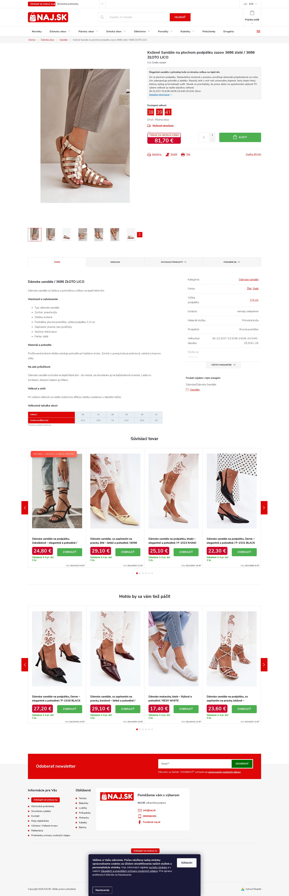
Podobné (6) (230, 262)
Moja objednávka (40, 820)
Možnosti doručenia (163, 125)
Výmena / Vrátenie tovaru (44, 825)
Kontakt (35, 816)
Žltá (249, 288)
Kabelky (83, 822)
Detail (69, 552)
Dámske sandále (248, 279)
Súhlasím (186, 863)
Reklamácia (37, 830)
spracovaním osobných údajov (224, 772)
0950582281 (149, 816)
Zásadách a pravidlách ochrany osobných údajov (129, 871)
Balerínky (83, 803)
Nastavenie (102, 890)
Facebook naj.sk (151, 822)
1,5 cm (254, 300)
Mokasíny (84, 817)
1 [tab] (137, 573)
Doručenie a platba (41, 811)
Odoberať (242, 763)
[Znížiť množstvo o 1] (212, 139)
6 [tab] (152, 573)
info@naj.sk (149, 810)
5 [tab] (149, 573)
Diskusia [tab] (115, 262)
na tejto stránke (158, 867)
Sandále (195, 390)
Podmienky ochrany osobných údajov (50, 835)
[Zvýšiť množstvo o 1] (212, 135)
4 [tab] (146, 573)
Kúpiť (243, 137)
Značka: (253, 154)
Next (264, 507)
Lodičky (83, 808)
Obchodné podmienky (67, 4)
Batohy (82, 827)
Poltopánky (85, 813)
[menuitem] (37, 31)
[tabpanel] (57, 507)
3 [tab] (143, 573)
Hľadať (180, 17)
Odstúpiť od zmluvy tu (41, 4)
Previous (24, 507)
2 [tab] (140, 573)
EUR (251, 4)
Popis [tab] (57, 262)
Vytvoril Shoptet (253, 889)
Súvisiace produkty (172, 262)
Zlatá (255, 288)
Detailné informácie (159, 94)
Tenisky (83, 798)
